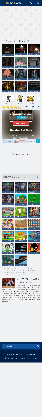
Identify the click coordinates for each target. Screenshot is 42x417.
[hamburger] (3, 3)
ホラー (24, 274)
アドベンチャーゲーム (25, 268)
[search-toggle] (31, 3)
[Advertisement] (20, 22)
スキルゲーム (36, 270)
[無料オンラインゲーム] (14, 3)
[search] (38, 346)
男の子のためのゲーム (11, 272)
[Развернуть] (39, 107)
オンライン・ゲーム (10, 268)
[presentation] (3, 98)
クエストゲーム (9, 270)
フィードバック (33, 358)
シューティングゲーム (22, 270)
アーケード (16, 274)
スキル (31, 272)
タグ (25, 358)
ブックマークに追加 (22, 154)
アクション (23, 272)
